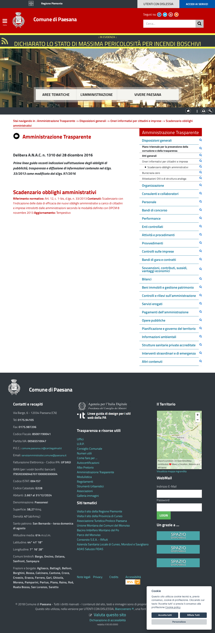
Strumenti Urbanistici (90, 486)
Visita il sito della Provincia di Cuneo (99, 516)
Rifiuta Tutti (193, 615)
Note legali (83, 577)
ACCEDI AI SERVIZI (197, 4)
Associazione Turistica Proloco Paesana (102, 520)
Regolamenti (85, 481)
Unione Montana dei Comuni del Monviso (103, 525)
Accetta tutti (165, 615)
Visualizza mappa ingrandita (172, 471)
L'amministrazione (96, 94)
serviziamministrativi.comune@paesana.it (44, 455)
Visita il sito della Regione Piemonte (99, 511)
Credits (113, 577)
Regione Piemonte (51, 3)
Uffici (80, 439)
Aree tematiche (56, 94)
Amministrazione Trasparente (95, 472)
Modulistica (84, 477)
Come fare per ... (87, 458)
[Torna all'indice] (16, 135)
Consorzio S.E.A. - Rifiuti (92, 539)
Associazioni (85, 491)
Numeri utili (84, 453)
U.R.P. (80, 444)
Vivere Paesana (147, 94)
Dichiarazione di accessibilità (108, 620)
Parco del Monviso (89, 535)
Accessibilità (133, 577)
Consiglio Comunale (89, 448)
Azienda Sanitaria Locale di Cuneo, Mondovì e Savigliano (113, 544)
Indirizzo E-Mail (167, 486)
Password (163, 500)
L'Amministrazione (105, 110)
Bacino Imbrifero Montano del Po (98, 530)
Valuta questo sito (110, 614)
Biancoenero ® (124, 609)
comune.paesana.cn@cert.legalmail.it (42, 448)
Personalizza (179, 621)
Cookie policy (173, 607)
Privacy (97, 577)
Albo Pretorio (85, 467)
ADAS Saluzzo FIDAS (90, 549)
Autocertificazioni (88, 462)
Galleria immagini (88, 495)
